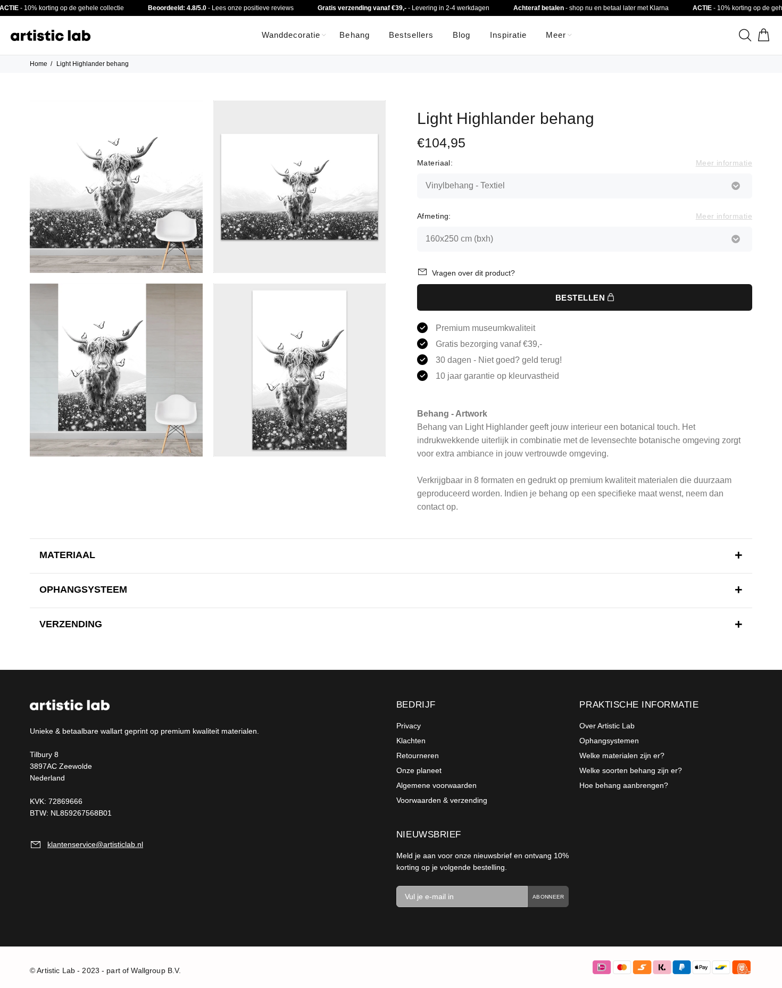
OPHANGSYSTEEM (83, 589)
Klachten (411, 740)
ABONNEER (548, 897)
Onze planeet (419, 770)
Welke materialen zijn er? (621, 755)
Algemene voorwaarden (436, 785)
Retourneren (417, 755)
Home (38, 64)
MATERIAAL (67, 555)
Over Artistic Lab (607, 725)
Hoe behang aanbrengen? (623, 785)
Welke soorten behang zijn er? (630, 770)
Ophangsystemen (609, 740)
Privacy (408, 725)
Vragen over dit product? (473, 273)
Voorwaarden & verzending (441, 800)
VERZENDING (70, 624)
